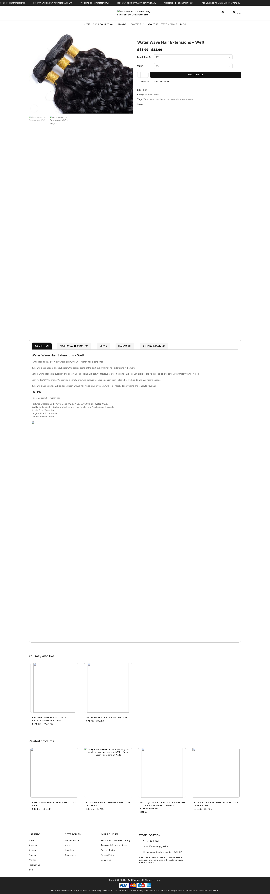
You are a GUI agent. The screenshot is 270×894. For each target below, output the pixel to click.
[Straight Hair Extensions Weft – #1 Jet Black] (108, 773)
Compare (33, 855)
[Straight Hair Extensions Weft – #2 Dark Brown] (216, 773)
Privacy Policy (107, 855)
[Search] (29, 13)
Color (140, 66)
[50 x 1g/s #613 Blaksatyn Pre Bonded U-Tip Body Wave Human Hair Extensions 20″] (162, 773)
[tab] (42, 346)
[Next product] (145, 35)
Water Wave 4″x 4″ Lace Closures (106, 717)
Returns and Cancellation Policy (115, 840)
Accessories (70, 855)
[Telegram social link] (159, 104)
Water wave (187, 99)
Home (31, 840)
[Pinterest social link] (152, 104)
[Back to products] (142, 35)
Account (32, 850)
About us (33, 845)
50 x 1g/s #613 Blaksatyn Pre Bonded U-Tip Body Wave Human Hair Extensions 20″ (162, 805)
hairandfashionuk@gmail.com (156, 846)
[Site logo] (135, 13)
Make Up (69, 845)
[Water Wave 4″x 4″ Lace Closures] (108, 688)
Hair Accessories (73, 840)
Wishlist (32, 860)
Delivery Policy (108, 850)
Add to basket (195, 75)
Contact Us (106, 860)
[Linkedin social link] (155, 104)
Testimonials (34, 865)
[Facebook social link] (145, 104)
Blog (31, 869)
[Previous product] (139, 35)
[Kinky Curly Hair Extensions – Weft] (54, 773)
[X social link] (149, 104)
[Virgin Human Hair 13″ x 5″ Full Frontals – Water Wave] (54, 688)
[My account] (227, 13)
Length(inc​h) (143, 57)
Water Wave (153, 94)
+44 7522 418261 (151, 841)
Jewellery (69, 850)
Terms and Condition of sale (114, 845)
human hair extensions (170, 99)
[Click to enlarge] (34, 108)
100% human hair (151, 99)
